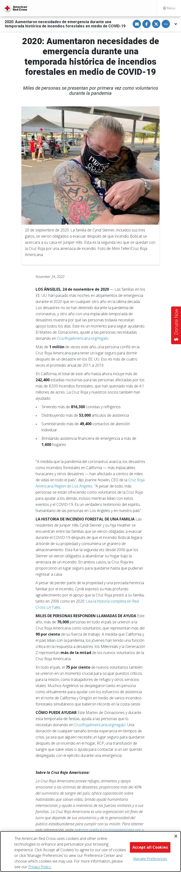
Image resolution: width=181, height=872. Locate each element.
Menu (170, 8)
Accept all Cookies (150, 847)
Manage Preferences (150, 858)
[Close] (176, 836)
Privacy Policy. (39, 866)
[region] (90, 851)
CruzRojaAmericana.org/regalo (82, 338)
